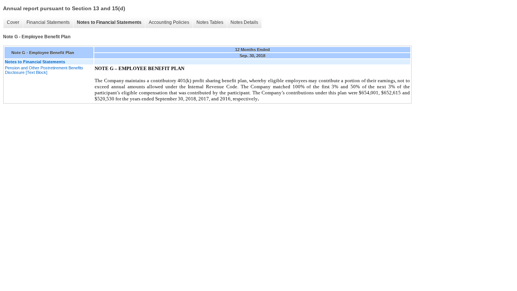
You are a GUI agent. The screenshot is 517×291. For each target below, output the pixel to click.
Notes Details (244, 22)
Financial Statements (48, 22)
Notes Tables (209, 22)
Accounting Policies (169, 22)
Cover (13, 22)
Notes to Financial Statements (109, 22)
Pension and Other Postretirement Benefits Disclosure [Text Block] (44, 70)
